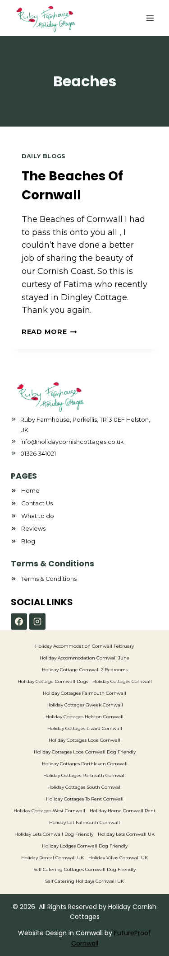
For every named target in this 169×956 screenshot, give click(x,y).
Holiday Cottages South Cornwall (84, 787)
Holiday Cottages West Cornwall (49, 811)
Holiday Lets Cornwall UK (126, 834)
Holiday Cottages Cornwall (122, 681)
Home (30, 490)
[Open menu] (150, 18)
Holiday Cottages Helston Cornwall (84, 717)
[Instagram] (37, 621)
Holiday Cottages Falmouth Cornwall (84, 693)
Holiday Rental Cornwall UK (52, 858)
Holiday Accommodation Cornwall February (84, 646)
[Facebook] (19, 621)
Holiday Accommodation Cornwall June (84, 658)
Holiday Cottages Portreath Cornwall (84, 775)
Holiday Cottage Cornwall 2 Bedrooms (85, 670)
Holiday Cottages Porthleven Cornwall (85, 764)
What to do (37, 516)
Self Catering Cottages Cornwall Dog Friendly (84, 869)
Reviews (33, 528)
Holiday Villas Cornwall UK (118, 858)
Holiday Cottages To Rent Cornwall (84, 799)
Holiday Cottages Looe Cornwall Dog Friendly (85, 752)
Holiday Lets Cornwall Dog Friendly (53, 834)
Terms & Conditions (49, 578)
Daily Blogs (44, 156)
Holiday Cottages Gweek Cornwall (84, 705)
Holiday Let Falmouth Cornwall (84, 822)
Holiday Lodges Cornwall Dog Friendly (85, 846)
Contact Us (37, 503)
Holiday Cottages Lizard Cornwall (84, 728)
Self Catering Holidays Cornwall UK (84, 881)
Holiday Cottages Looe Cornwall (84, 740)
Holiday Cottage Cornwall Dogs (53, 681)
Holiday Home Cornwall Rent (122, 811)
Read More (49, 332)
